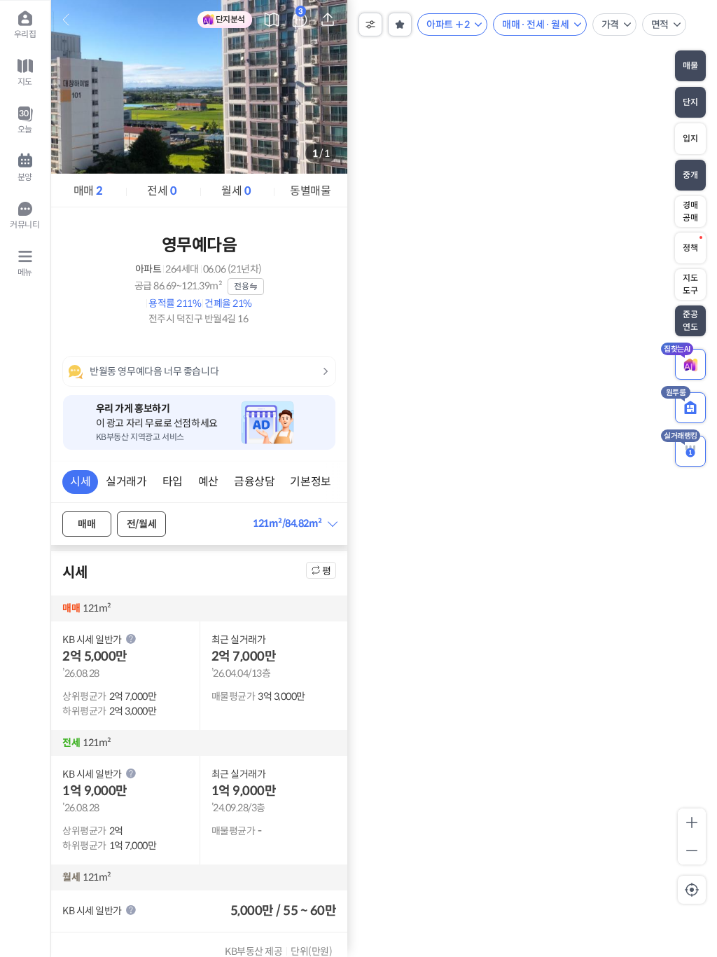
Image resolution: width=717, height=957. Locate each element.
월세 (236, 191)
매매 (88, 191)
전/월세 (141, 524)
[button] (294, 523)
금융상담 (254, 481)
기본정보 (310, 481)
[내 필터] (400, 24)
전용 (241, 286)
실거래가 (126, 481)
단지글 (300, 13)
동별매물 (310, 191)
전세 (161, 191)
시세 (80, 481)
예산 (208, 481)
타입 (172, 481)
